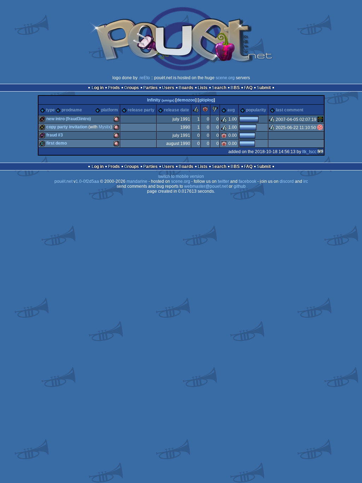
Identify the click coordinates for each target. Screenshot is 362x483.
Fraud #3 (54, 135)
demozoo (186, 100)
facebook (247, 181)
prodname (72, 109)
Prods (114, 87)
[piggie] (205, 110)
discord (287, 181)
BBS (235, 87)
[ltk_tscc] (320, 151)
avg (231, 109)
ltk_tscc (309, 151)
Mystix (105, 126)
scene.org (225, 77)
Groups (131, 87)
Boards (186, 87)
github (240, 186)
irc (305, 181)
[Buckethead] (320, 119)
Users (168, 87)
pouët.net (63, 181)
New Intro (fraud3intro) (68, 118)
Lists (203, 87)
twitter (223, 181)
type (50, 109)
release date (176, 109)
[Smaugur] (320, 127)
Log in (98, 87)
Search (219, 87)
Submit (264, 87)
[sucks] (215, 110)
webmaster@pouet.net (206, 186)
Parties (150, 87)
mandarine (137, 181)
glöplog (206, 100)
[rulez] (196, 110)
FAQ (248, 87)
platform (109, 109)
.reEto (144, 77)
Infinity (160, 100)
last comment (289, 109)
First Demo (56, 143)
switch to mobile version (181, 176)
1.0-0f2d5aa (87, 181)
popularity (256, 109)
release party (141, 109)
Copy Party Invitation (66, 126)
